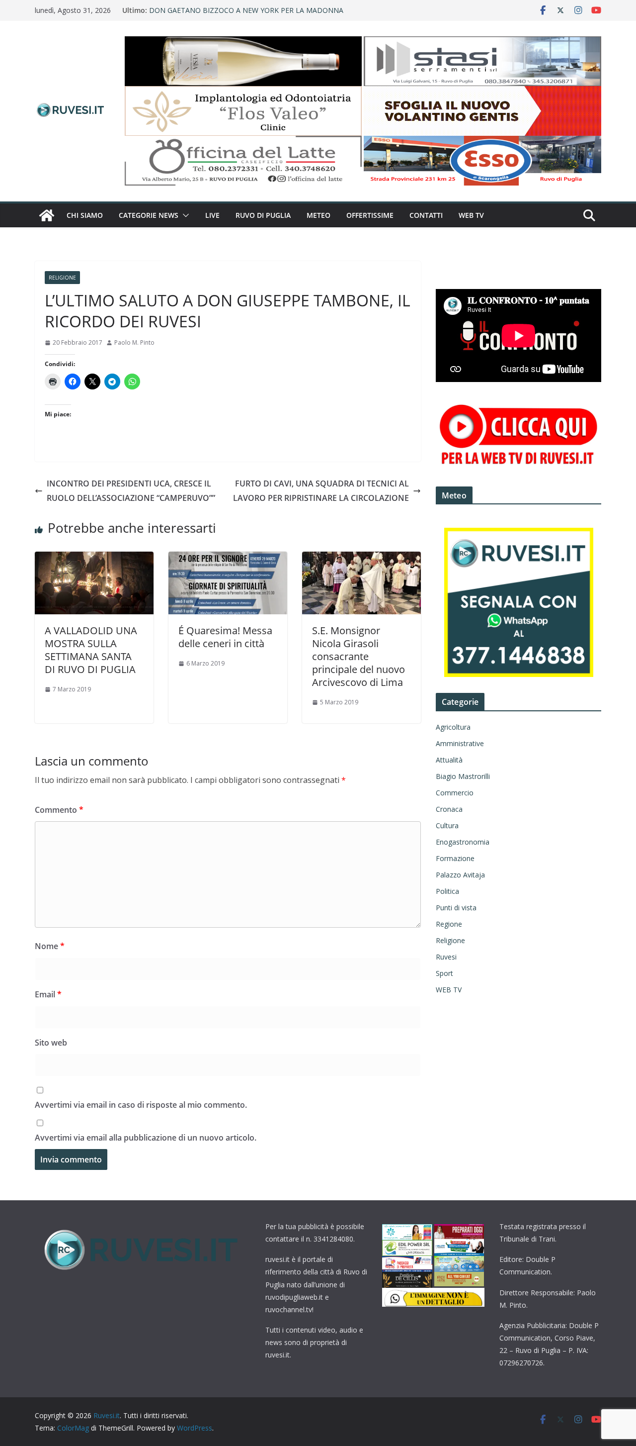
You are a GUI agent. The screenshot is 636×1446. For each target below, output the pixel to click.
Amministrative (460, 743)
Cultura (447, 825)
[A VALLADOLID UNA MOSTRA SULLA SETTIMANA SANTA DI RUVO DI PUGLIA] (94, 558)
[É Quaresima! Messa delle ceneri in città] (227, 558)
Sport (444, 973)
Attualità (449, 760)
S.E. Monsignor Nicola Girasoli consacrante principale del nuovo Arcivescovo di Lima (358, 656)
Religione (62, 277)
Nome (50, 946)
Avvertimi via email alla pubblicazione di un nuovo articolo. (145, 1137)
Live (212, 215)
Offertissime (370, 215)
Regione (449, 924)
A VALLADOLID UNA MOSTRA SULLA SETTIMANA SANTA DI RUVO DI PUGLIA (91, 650)
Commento (59, 809)
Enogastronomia (462, 842)
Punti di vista (456, 907)
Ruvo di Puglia (263, 215)
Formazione (455, 858)
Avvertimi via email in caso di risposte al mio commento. (141, 1104)
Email (48, 994)
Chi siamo (85, 215)
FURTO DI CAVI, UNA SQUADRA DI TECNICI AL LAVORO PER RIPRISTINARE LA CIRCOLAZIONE (321, 490)
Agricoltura (453, 727)
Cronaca (449, 809)
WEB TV (471, 215)
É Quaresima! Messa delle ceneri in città (225, 637)
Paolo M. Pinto (134, 342)
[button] (183, 215)
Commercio (455, 792)
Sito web (51, 1042)
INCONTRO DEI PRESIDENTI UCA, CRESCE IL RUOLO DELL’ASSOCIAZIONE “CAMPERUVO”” (131, 490)
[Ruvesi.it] (47, 215)
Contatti (426, 215)
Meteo (318, 215)
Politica (447, 891)
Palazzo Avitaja (460, 874)
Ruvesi (446, 957)
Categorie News (148, 215)
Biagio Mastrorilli (463, 776)
